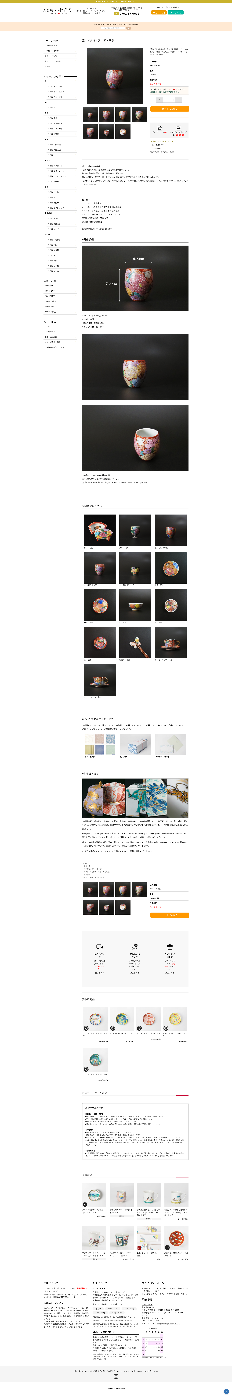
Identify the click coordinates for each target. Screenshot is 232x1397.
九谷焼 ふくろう (54, 271)
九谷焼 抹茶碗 (53, 134)
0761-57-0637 (129, 13)
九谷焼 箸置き (53, 218)
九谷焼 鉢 (51, 108)
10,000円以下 (50, 301)
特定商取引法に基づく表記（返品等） (163, 152)
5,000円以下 (50, 291)
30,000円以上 (50, 312)
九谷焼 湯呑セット (55, 123)
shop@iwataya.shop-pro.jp (168, 1324)
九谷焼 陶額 (52, 255)
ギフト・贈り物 (51, 56)
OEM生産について (151, 1371)
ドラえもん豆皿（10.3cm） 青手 (95, 1074)
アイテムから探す (90, 872)
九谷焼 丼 (51, 155)
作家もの (122, 24)
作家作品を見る (89, 869)
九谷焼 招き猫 (53, 266)
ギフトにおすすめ (90, 877)
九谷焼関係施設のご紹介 (54, 347)
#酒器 (158, 52)
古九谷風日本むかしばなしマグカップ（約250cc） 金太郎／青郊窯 (176, 1212)
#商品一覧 (153, 49)
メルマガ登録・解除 (53, 342)
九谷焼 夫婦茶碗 (54, 150)
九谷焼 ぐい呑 (53, 192)
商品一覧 (87, 866)
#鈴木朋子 (174, 49)
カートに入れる (169, 109)
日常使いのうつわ (52, 51)
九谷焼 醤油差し (54, 224)
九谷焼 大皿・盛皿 (55, 97)
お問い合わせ (133, 24)
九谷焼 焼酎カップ (55, 203)
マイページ (175, 12)
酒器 (99, 872)
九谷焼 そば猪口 (54, 181)
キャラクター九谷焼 (53, 61)
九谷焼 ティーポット (56, 129)
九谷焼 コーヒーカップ (57, 176)
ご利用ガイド (160, 7)
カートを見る (158, 12)
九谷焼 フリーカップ (56, 171)
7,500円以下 (50, 296)
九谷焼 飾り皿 (53, 250)
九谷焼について (51, 326)
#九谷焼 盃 (165, 52)
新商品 (47, 66)
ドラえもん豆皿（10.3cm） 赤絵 (148, 1033)
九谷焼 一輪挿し (54, 240)
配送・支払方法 (173, 7)
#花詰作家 (173, 52)
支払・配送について (81, 1371)
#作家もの (159, 55)
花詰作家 (87, 875)
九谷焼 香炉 (52, 261)
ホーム (84, 863)
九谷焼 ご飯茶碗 (54, 145)
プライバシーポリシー (158, 1294)
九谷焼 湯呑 (52, 118)
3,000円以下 (50, 286)
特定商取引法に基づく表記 (101, 1371)
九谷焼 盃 (106, 872)
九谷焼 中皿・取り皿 (56, 92)
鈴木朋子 (100, 869)
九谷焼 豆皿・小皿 (55, 86)
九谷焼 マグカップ (55, 166)
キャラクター (99, 24)
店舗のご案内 (147, 1305)
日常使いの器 (111, 24)
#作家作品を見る (164, 49)
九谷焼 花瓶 (52, 245)
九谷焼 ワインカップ (56, 208)
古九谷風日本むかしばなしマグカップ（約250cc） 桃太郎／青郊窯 (148, 1212)
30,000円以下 (50, 307)
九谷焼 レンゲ (53, 229)
